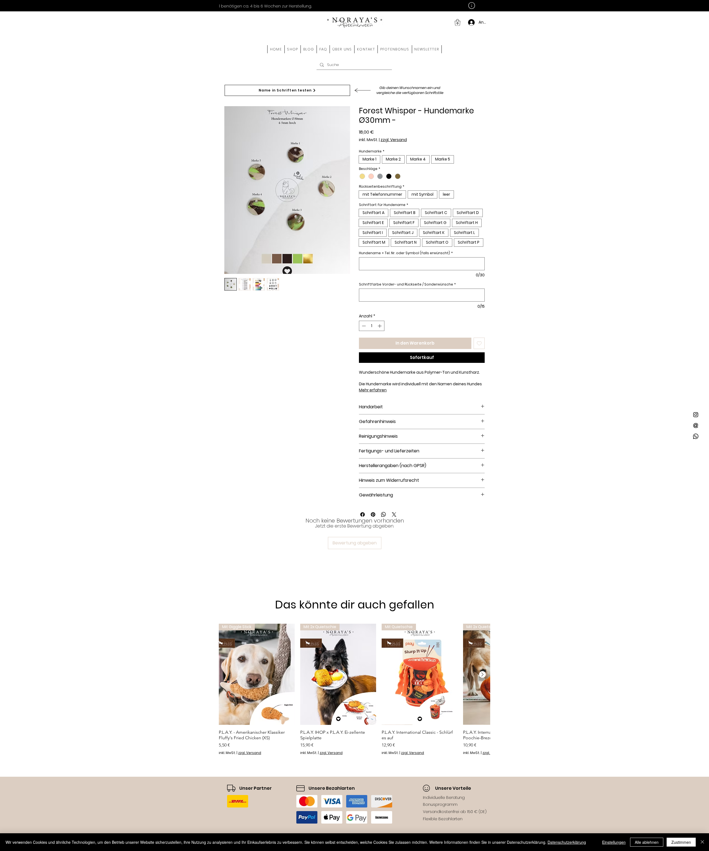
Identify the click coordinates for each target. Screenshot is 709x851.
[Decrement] (363, 326)
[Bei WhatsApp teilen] (383, 514)
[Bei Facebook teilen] (362, 514)
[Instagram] (695, 414)
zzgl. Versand (394, 139)
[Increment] (380, 326)
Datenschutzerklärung (567, 842)
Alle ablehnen (647, 842)
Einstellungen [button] (614, 842)
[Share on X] (394, 514)
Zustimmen (681, 842)
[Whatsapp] (695, 436)
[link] (457, 22)
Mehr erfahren (373, 390)
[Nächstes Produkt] (482, 674)
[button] (292, 49)
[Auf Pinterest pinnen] (373, 514)
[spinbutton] (372, 326)
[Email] (695, 425)
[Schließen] (702, 842)
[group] (354, 689)
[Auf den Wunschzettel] (479, 343)
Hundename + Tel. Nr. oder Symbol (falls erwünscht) (406, 253)
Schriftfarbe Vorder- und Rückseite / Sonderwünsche (407, 284)
